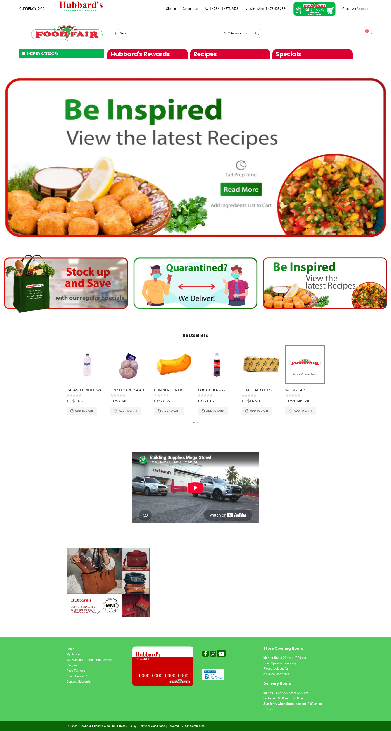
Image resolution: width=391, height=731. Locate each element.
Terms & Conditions (152, 726)
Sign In (171, 8)
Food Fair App (76, 670)
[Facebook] (205, 654)
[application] (195, 157)
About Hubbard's (77, 676)
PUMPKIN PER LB (124, 390)
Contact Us (190, 8)
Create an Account (355, 8)
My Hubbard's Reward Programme (89, 659)
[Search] (257, 33)
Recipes (72, 665)
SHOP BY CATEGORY (42, 53)
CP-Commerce (195, 726)
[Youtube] (221, 654)
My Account (74, 654)
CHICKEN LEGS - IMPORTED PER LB (305, 390)
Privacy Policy (126, 726)
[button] (194, 423)
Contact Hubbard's (79, 681)
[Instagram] (213, 654)
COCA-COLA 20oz (168, 390)
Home (70, 649)
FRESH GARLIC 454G (83, 390)
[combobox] (188, 33)
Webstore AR (251, 390)
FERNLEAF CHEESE (214, 390)
